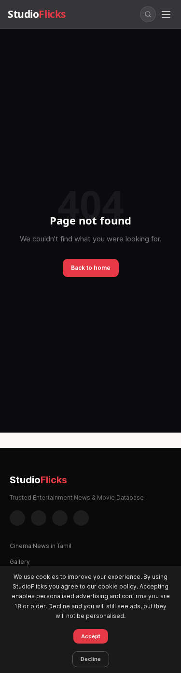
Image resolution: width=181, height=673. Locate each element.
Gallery (20, 561)
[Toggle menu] (166, 14)
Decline (91, 659)
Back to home (91, 267)
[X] (60, 518)
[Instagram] (38, 518)
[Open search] (148, 14)
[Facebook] (17, 518)
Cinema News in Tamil (40, 545)
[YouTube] (81, 518)
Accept (90, 636)
